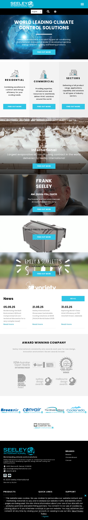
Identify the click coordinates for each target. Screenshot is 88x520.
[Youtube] (9, 475)
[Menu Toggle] (82, 4)
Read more (8, 324)
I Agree (45, 516)
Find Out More (14, 106)
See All (73, 298)
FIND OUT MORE (44, 52)
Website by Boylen (10, 482)
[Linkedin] (5, 475)
